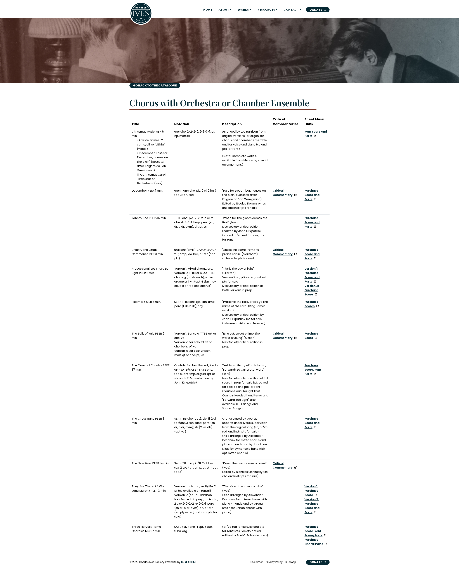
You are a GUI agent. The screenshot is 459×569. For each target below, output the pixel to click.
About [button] (224, 10)
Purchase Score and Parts (312, 195)
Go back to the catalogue (155, 85)
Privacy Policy (274, 562)
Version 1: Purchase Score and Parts (312, 275)
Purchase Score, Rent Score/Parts (313, 531)
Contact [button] (291, 10)
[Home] (140, 13)
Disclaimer (256, 562)
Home (207, 10)
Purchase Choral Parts (313, 542)
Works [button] (243, 10)
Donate (316, 10)
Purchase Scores (311, 304)
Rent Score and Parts (315, 134)
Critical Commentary (283, 193)
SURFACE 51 (188, 562)
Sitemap (290, 562)
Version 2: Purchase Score (311, 290)
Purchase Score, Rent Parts (312, 369)
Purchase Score (311, 335)
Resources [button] (266, 10)
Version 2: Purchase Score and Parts (312, 505)
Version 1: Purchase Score (311, 490)
